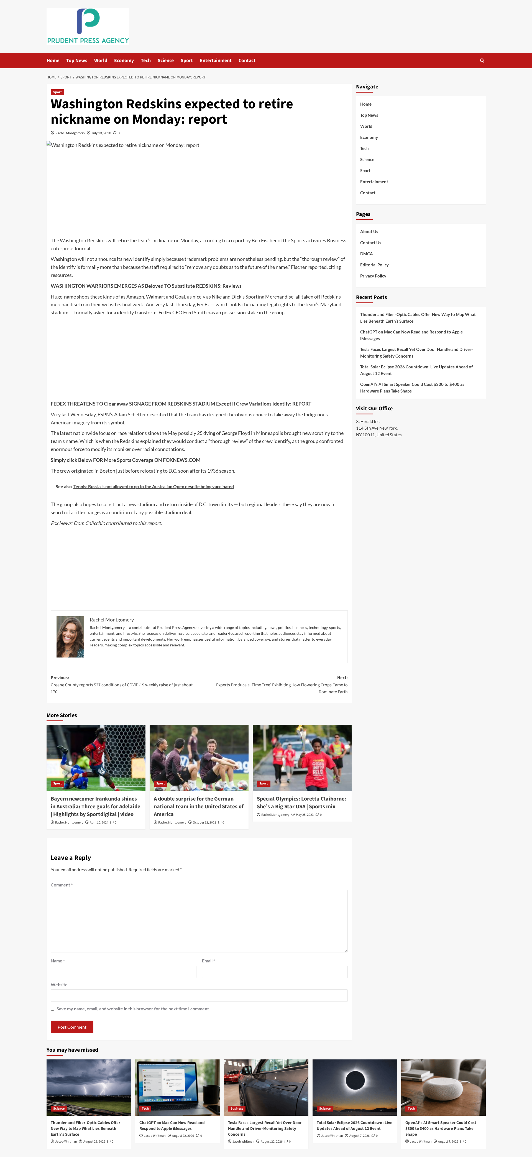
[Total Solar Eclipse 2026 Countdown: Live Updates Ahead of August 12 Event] (355, 1087)
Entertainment (216, 60)
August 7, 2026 (359, 1135)
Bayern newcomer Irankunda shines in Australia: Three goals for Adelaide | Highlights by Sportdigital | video (95, 806)
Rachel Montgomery (70, 133)
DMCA (366, 253)
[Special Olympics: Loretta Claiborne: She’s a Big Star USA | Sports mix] (302, 758)
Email (208, 960)
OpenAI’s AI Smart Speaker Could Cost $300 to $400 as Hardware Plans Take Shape (412, 387)
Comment (62, 884)
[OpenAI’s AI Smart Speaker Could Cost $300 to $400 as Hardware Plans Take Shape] (443, 1087)
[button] (482, 60)
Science (166, 60)
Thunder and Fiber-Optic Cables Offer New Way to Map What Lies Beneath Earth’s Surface (418, 317)
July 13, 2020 (101, 133)
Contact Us (370, 242)
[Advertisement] (199, 195)
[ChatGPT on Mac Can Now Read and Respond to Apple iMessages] (177, 1087)
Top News (76, 60)
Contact (247, 60)
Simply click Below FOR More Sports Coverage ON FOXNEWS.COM (126, 460)
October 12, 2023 (204, 822)
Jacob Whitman (66, 1141)
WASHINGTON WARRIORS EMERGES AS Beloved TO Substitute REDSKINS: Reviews (146, 286)
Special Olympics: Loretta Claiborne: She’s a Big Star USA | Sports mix (301, 803)
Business (237, 1108)
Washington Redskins (83, 240)
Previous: (122, 685)
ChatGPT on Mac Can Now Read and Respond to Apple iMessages (411, 335)
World (100, 60)
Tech (146, 60)
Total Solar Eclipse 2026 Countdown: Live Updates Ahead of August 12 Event (416, 370)
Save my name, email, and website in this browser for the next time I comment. (133, 1008)
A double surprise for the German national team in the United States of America (199, 806)
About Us (369, 231)
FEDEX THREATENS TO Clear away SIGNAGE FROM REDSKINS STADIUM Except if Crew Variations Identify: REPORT (181, 404)
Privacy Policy (373, 275)
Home (53, 60)
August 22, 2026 (94, 1141)
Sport (187, 60)
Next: (282, 685)
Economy (124, 60)
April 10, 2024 (99, 822)
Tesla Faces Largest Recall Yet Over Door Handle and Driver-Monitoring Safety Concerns (416, 352)
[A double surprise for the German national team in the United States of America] (199, 758)
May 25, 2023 (305, 814)
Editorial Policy (374, 264)
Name (58, 960)
